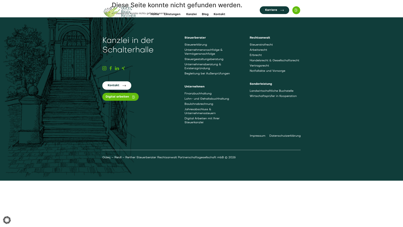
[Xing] (123, 68)
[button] (7, 220)
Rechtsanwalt (260, 38)
